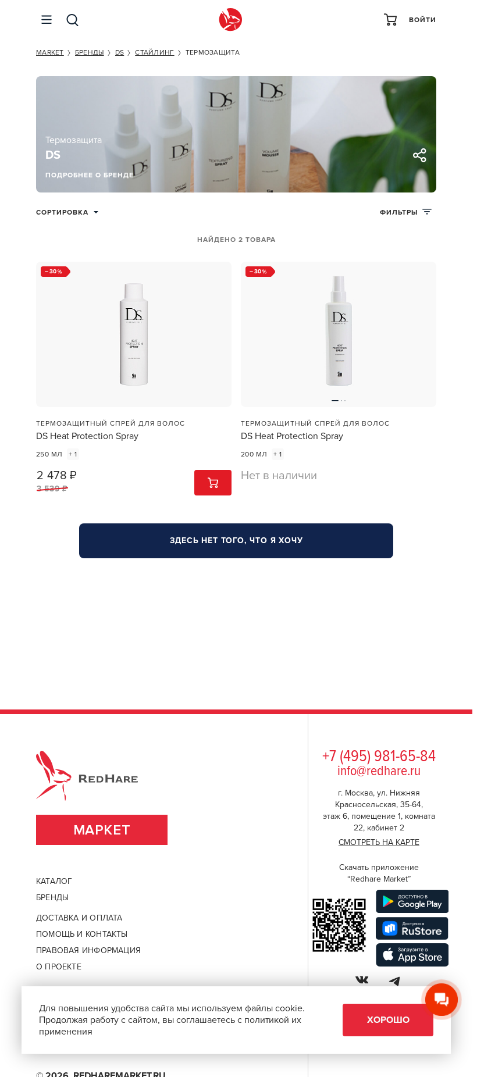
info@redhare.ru (379, 771)
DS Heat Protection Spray (87, 436)
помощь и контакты (82, 934)
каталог (54, 881)
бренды (52, 898)
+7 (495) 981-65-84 (379, 757)
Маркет (102, 830)
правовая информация (88, 950)
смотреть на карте (379, 842)
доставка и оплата (79, 918)
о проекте (58, 967)
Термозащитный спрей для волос (110, 423)
